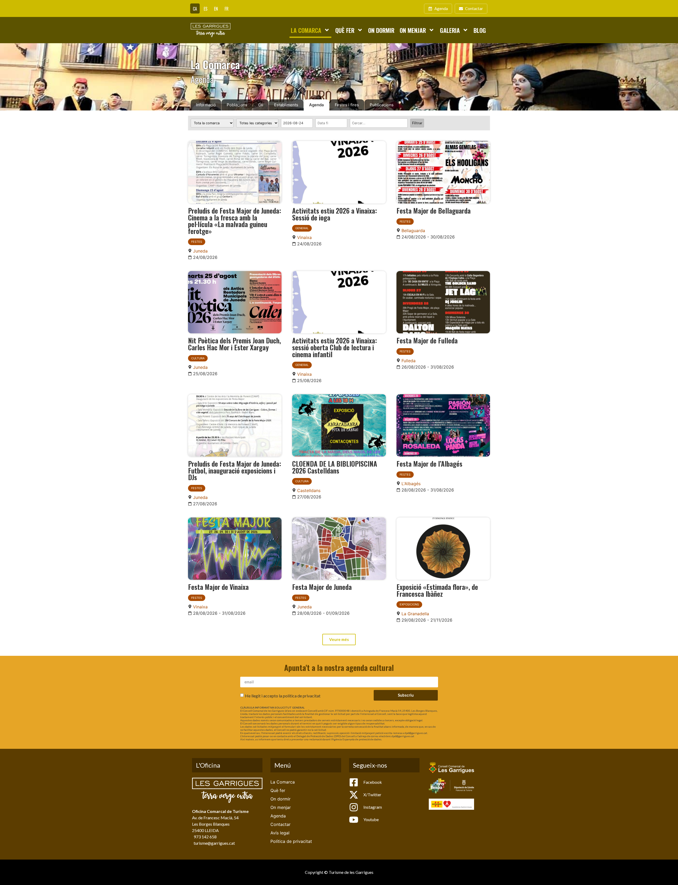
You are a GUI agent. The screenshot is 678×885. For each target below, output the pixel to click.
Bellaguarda (413, 230)
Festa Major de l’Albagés (429, 463)
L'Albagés (411, 483)
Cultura (197, 358)
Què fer (344, 30)
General (302, 228)
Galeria (450, 30)
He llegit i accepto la (282, 695)
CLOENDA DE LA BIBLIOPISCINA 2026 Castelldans (334, 466)
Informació (206, 104)
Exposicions (409, 604)
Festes (196, 242)
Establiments (286, 104)
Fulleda (409, 360)
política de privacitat (301, 695)
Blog (480, 30)
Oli (260, 104)
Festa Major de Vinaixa (218, 587)
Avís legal (279, 832)
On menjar (413, 30)
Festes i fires (347, 104)
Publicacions (382, 104)
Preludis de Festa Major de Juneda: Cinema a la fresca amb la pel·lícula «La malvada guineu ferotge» (234, 220)
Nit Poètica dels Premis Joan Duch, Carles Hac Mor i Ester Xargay (234, 343)
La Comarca (306, 30)
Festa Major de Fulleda (427, 340)
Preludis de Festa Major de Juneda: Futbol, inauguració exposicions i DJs (234, 470)
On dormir (381, 30)
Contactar (280, 824)
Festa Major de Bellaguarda (433, 210)
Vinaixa (304, 237)
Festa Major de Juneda (322, 587)
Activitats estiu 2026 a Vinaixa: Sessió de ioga (334, 213)
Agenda (316, 104)
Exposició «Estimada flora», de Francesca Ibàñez (437, 590)
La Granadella (415, 613)
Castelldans (308, 490)
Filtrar (417, 123)
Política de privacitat (291, 841)
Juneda (200, 251)
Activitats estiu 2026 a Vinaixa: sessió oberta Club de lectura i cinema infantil (334, 347)
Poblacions (237, 104)
